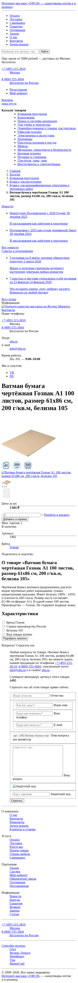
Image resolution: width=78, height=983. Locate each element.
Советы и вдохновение (17, 251)
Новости (7, 206)
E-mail (58, 725)
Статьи (14, 914)
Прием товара (19, 850)
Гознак (14, 547)
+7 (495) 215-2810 (14, 320)
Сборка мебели (20, 854)
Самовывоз (17, 23)
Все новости (10, 247)
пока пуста (9, 101)
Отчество (57, 695)
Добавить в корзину (15, 519)
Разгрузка (16, 846)
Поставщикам (19, 886)
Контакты (16, 40)
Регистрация (18, 89)
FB (12, 376)
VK (12, 372)
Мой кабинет (19, 93)
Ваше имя (60, 705)
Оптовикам (17, 30)
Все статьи (9, 299)
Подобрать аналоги (15, 638)
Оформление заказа (23, 878)
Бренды (15, 899)
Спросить (17, 800)
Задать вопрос (19, 44)
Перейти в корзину (57, 515)
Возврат (15, 907)
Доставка (16, 19)
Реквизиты (17, 822)
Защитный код (60, 794)
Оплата (15, 15)
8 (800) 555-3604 (13, 327)
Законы (15, 910)
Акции (14, 33)
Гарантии (16, 26)
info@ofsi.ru (18, 348)
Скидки (15, 871)
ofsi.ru (14, 341)
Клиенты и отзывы (23, 829)
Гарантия (16, 903)
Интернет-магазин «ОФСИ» (21, 976)
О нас (13, 37)
